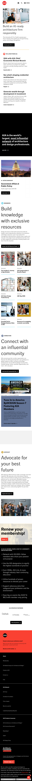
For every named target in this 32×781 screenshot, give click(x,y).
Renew (3, 539)
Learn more (4, 193)
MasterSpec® (6, 731)
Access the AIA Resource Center (9, 246)
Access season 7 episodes (10, 423)
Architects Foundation (8, 696)
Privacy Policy (25, 772)
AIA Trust (5, 691)
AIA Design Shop (7, 740)
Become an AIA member (8, 648)
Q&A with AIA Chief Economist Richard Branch (14, 59)
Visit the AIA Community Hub (9, 371)
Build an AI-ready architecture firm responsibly (13, 30)
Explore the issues (6, 493)
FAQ (4, 679)
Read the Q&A (6, 70)
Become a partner (7, 706)
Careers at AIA (6, 670)
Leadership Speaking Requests (10, 710)
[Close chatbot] (30, 775)
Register (5, 86)
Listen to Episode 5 (7, 104)
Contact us (5, 675)
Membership (6, 660)
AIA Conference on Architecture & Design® (12, 723)
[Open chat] (29, 777)
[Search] (22, 3)
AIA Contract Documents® (9, 726)
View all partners (15, 622)
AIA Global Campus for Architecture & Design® (13, 665)
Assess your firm (8, 45)
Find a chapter (6, 701)
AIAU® (4, 735)
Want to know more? (23, 779)
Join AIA (4, 150)
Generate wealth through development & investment (14, 93)
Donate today (8, 762)
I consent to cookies (8, 779)
